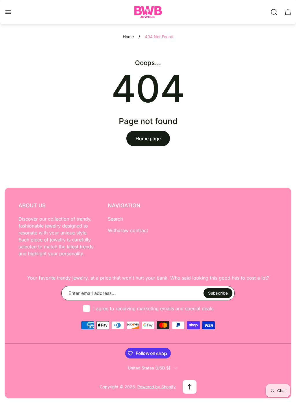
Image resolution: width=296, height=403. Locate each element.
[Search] (274, 12)
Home (128, 36)
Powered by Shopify (156, 386)
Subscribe (218, 293)
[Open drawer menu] (8, 12)
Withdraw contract (128, 230)
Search (115, 219)
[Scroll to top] (190, 387)
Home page (148, 138)
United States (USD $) (149, 367)
